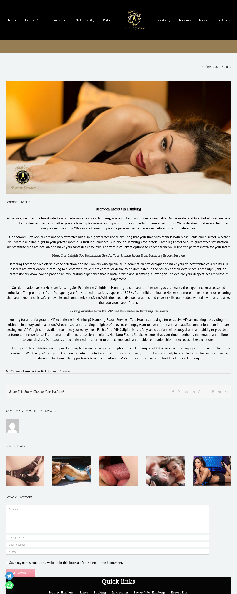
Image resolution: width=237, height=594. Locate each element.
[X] (179, 391)
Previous (212, 66)
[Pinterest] (212, 391)
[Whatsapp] (9, 585)
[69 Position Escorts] (165, 458)
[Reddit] (186, 391)
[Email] (226, 391)
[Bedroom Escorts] (118, 137)
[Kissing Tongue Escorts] (118, 458)
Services (52, 370)
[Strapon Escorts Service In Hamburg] (25, 458)
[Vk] (219, 391)
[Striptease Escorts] (212, 458)
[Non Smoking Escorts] (71, 458)
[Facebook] (173, 391)
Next (224, 66)
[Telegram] (9, 576)
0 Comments (64, 370)
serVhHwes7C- (15, 370)
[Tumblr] (206, 391)
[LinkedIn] (193, 391)
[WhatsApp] (199, 391)
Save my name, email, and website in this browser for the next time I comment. (66, 563)
